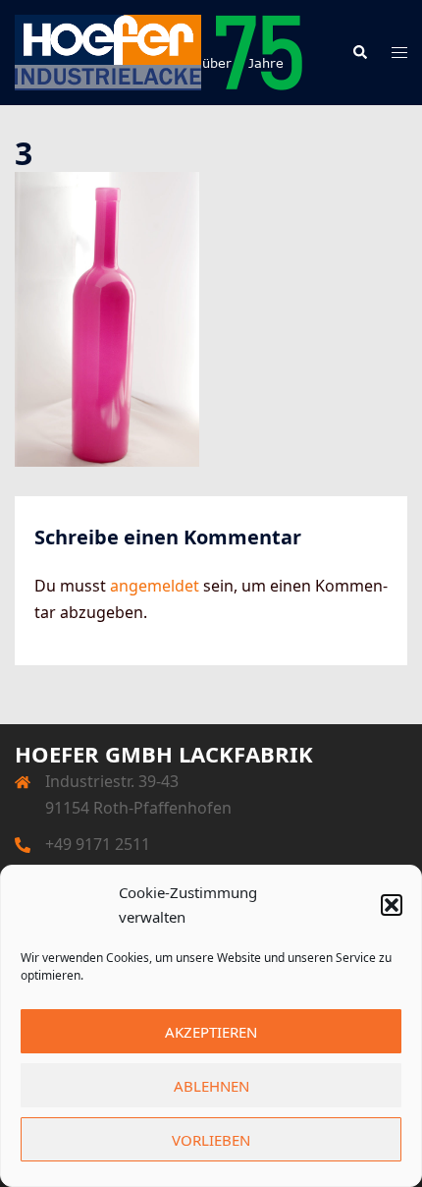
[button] (391, 905)
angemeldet (154, 585)
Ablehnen (211, 1086)
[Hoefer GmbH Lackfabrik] (159, 51)
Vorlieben (211, 1140)
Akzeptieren (211, 1032)
